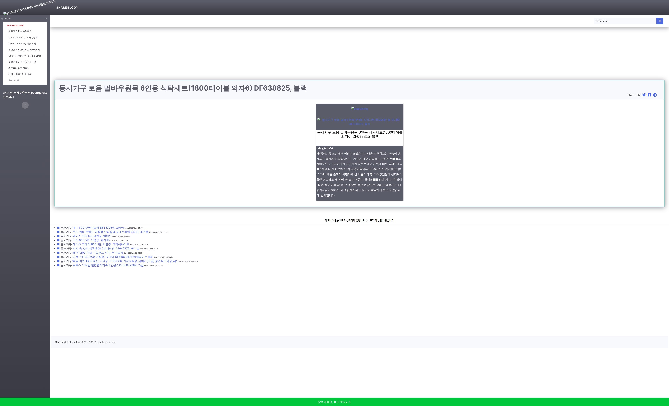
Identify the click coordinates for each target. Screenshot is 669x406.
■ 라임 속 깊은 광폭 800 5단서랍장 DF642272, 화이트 (98, 248)
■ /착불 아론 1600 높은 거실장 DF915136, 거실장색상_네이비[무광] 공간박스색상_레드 (118, 261)
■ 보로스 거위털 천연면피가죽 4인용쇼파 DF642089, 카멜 (100, 265)
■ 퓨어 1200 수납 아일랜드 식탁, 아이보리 (90, 252)
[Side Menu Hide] (25, 105)
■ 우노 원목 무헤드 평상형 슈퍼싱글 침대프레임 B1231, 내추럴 (102, 231)
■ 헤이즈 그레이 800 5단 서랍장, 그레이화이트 (93, 244)
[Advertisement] (359, 55)
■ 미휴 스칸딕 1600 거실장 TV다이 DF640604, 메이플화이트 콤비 (105, 257)
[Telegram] (655, 95)
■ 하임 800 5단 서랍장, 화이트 (83, 240)
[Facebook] (650, 95)
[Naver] (639, 95)
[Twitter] (644, 95)
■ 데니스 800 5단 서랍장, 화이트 (84, 236)
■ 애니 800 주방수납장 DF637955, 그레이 (90, 227)
